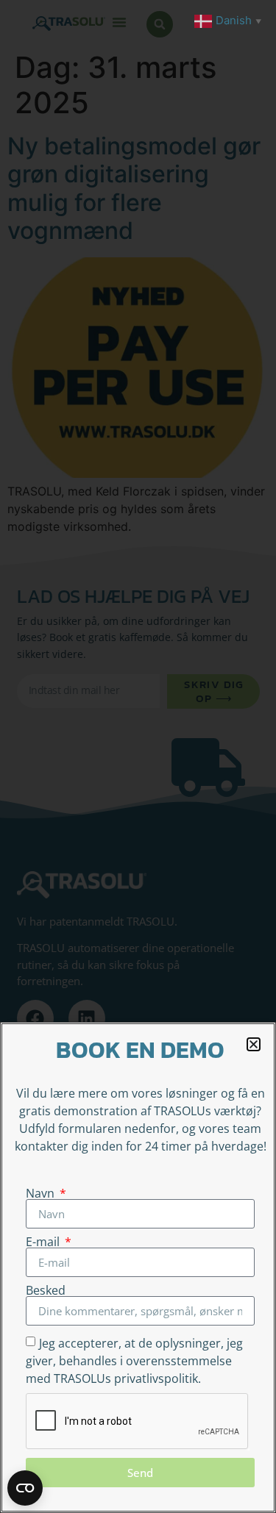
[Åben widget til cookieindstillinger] (25, 1488)
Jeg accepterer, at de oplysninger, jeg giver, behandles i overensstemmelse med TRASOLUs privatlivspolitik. (134, 1361)
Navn (41, 1193)
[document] (138, 756)
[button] (253, 1044)
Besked (46, 1290)
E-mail (44, 1242)
